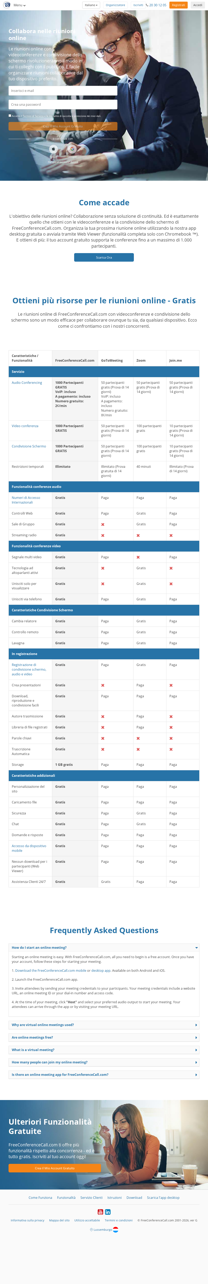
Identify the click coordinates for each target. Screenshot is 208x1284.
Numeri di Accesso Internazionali (26, 500)
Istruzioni (114, 1197)
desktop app (100, 970)
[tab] (104, 948)
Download (134, 1197)
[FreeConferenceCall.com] (7, 5)
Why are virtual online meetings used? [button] (43, 1025)
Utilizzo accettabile (87, 1220)
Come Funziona (40, 1197)
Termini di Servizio (33, 116)
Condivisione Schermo (29, 446)
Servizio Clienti (91, 1197)
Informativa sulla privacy (27, 1220)
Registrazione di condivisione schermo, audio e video (29, 669)
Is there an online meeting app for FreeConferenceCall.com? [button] (60, 1074)
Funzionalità (66, 1197)
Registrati (178, 5)
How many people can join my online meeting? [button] (50, 1062)
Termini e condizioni (119, 1220)
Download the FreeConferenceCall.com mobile (50, 970)
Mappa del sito (59, 1220)
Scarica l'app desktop (163, 1197)
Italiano (90, 5)
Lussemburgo (103, 1230)
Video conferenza (25, 426)
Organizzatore (115, 5)
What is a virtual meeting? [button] (33, 1050)
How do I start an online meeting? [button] (39, 947)
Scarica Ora (104, 257)
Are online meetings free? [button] (32, 1037)
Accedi (197, 5)
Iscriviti (138, 5)
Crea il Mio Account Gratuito (63, 126)
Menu (18, 5)
